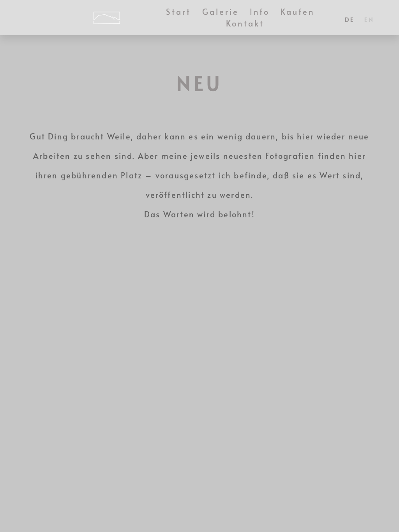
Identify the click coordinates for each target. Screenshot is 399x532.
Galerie (220, 11)
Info (259, 11)
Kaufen (298, 11)
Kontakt (245, 23)
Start (178, 11)
